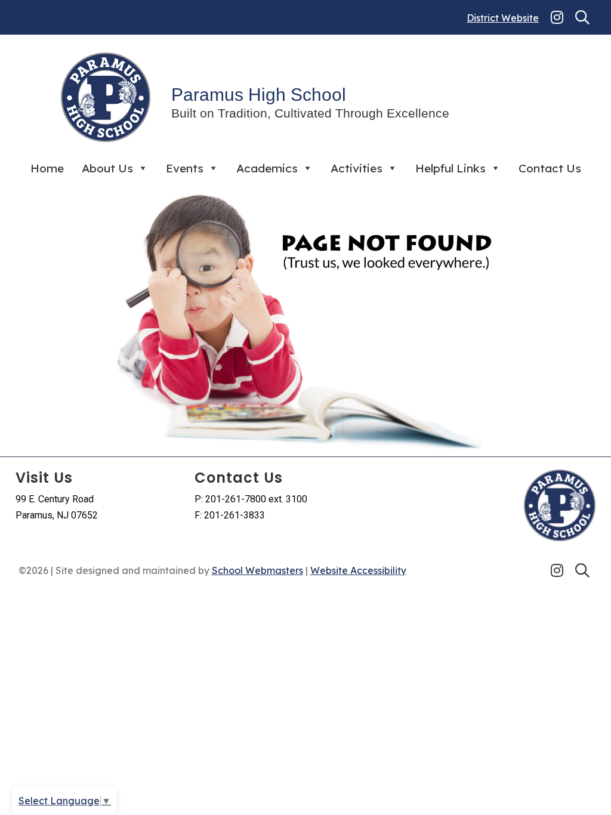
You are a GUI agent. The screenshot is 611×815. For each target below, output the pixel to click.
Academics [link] (267, 168)
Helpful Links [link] (450, 168)
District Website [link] (503, 18)
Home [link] (47, 168)
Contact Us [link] (550, 168)
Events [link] (184, 168)
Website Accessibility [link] (358, 570)
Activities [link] (356, 168)
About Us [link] (107, 168)
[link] (557, 17)
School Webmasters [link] (257, 570)
